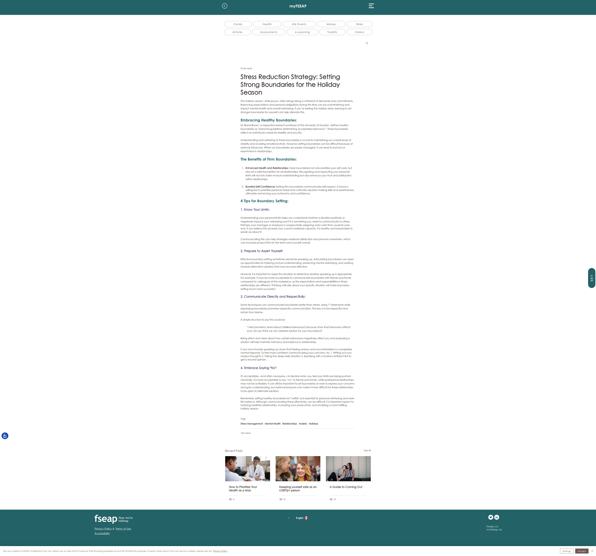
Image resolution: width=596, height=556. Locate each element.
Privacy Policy (220, 551)
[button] (371, 6)
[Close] (592, 551)
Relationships (289, 423)
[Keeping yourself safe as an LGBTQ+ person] (298, 468)
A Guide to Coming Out (346, 487)
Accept (582, 551)
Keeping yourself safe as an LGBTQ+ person (298, 488)
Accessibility (102, 533)
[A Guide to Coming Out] (348, 468)
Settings (567, 551)
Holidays (313, 423)
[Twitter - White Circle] (490, 517)
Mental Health (273, 423)
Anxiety (303, 423)
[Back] (224, 6)
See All (367, 450)
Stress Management (252, 423)
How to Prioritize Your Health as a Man (243, 488)
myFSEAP (298, 6)
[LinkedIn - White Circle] (496, 517)
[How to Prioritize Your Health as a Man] (247, 468)
